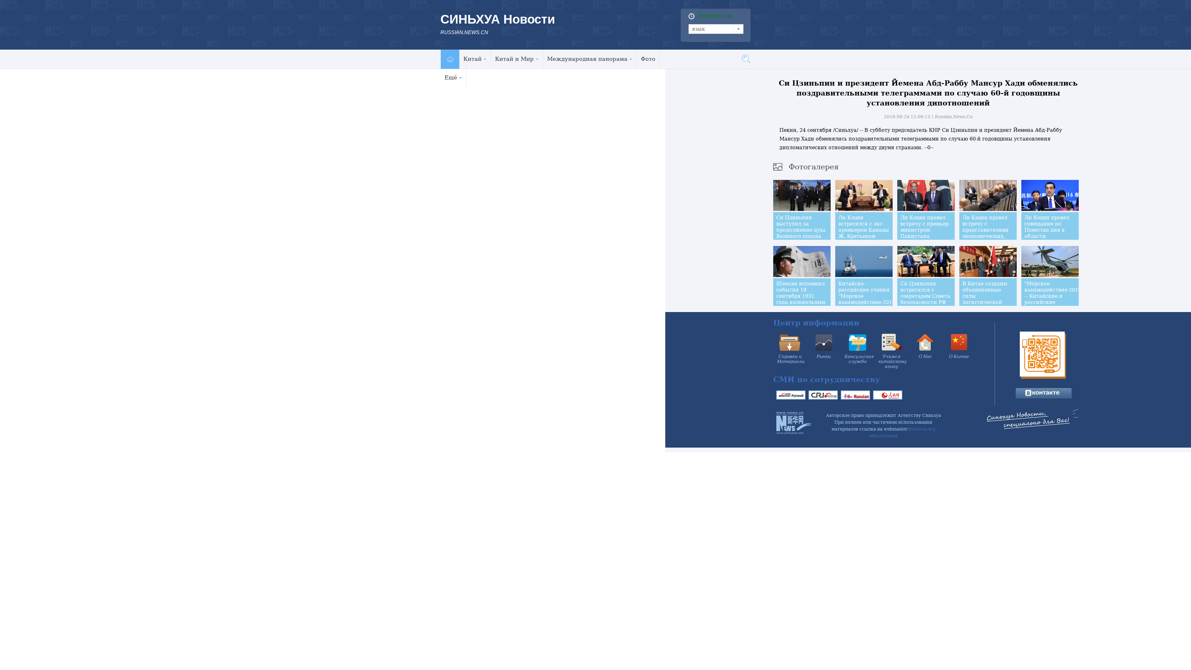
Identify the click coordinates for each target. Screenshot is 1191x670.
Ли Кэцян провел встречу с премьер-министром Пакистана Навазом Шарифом (925, 230)
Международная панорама (587, 59)
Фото (648, 59)
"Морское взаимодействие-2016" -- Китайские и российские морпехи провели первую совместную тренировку (1053, 305)
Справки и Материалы (791, 359)
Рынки (824, 356)
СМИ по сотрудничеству (826, 379)
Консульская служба (859, 359)
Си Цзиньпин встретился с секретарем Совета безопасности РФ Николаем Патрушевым (925, 299)
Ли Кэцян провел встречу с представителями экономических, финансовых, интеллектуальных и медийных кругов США (987, 239)
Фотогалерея (814, 167)
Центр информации (816, 322)
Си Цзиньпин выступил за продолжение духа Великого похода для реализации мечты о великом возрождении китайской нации (801, 239)
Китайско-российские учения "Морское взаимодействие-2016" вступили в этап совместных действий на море (867, 302)
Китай (472, 59)
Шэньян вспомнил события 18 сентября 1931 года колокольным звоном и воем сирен (800, 299)
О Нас (925, 356)
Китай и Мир (514, 59)
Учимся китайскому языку (892, 361)
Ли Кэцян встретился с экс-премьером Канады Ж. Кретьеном (863, 227)
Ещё (450, 77)
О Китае (959, 356)
